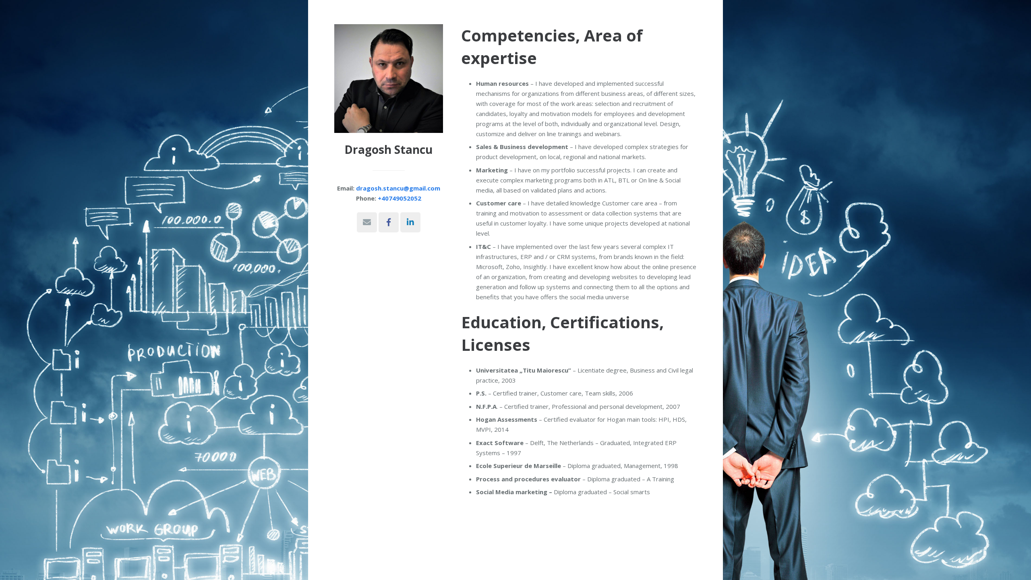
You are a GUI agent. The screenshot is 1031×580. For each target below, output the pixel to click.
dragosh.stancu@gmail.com (398, 188)
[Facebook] (389, 222)
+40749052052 (399, 198)
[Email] (367, 222)
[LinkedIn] (410, 222)
